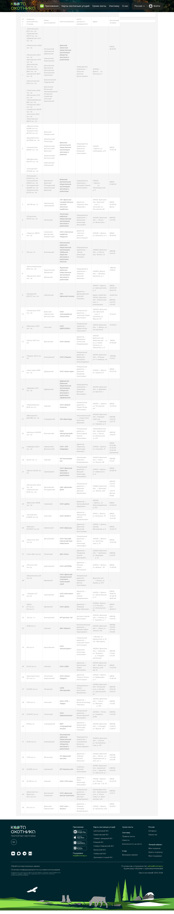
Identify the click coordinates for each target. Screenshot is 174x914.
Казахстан (153, 834)
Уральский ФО (100, 850)
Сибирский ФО (100, 853)
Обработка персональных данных (25, 866)
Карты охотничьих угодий (75, 6)
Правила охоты (128, 836)
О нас (125, 6)
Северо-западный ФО (103, 838)
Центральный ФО (101, 831)
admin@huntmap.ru (155, 866)
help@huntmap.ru (80, 855)
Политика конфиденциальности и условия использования (35, 870)
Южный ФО (98, 842)
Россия (151, 827)
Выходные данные (130, 855)
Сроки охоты (99, 6)
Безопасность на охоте (132, 844)
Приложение (52, 6)
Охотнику (114, 6)
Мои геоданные (155, 856)
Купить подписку (156, 852)
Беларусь (153, 831)
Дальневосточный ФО (103, 857)
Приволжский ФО (101, 834)
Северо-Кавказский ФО (104, 846)
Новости (125, 840)
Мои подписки (154, 848)
